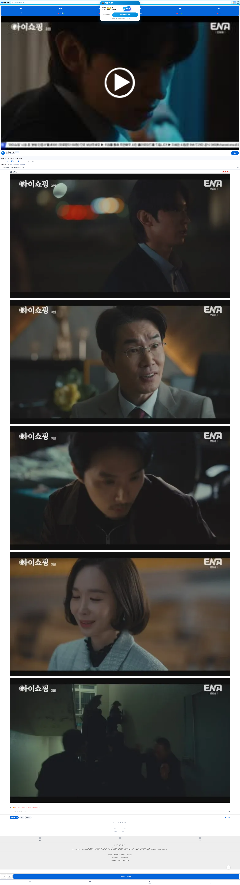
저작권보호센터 (115, 857)
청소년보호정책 (128, 855)
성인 (218, 13)
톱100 (21, 8)
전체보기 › (227, 817)
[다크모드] (234, 2)
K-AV (179, 13)
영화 (140, 8)
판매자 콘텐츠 (14, 817)
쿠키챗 (60, 13)
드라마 (179, 8)
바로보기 (126, 876)
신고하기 (227, 171)
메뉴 (238, 3)
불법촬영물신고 (124, 857)
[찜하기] (3, 876)
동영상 (218, 8)
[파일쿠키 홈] (5, 3)
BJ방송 (139, 13)
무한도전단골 (10, 152)
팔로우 (28, 817)
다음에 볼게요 (106, 14)
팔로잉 (60, 8)
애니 (21, 13)
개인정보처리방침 (118, 855)
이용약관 (110, 855)
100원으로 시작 (125, 15)
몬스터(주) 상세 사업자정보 (120, 845)
